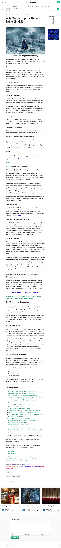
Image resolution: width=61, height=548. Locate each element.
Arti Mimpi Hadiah (6, 506)
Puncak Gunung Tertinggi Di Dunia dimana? (19, 406)
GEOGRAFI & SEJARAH (15, 5)
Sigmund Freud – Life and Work (23, 457)
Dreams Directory (21, 461)
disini (29, 166)
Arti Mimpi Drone (26, 506)
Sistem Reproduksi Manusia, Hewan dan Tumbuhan (21, 428)
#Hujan (13, 476)
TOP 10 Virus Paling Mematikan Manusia (19, 418)
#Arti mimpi (9, 476)
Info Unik (31, 466)
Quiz (7, 466)
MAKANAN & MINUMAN (47, 5)
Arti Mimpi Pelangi (14, 159)
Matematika (12, 466)
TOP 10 (42, 5)
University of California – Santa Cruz (25, 459)
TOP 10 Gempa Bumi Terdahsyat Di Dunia (19, 408)
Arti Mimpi (11, 14)
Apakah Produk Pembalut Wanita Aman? (18, 424)
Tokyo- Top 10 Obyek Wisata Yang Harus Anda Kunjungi (22, 395)
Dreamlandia (29, 461)
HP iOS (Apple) (12, 453)
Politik (23, 5)
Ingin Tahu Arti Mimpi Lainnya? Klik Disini (23, 292)
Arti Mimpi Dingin (16, 215)
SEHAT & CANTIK (37, 5)
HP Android (11, 451)
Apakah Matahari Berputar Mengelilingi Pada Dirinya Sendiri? (24, 410)
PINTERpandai (30, 2)
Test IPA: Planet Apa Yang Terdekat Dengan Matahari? (22, 412)
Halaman (56, 5)
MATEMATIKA (5, 5)
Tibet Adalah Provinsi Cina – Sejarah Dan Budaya (21, 404)
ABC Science (12, 459)
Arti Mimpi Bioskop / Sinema (50, 506)
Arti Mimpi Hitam (11, 481)
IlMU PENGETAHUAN (30, 5)
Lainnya (37, 466)
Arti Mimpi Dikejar (40, 481)
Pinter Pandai (17, 8)
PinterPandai (7, 509)
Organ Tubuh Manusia (14, 426)
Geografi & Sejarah (24, 466)
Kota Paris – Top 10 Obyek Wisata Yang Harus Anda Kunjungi (24, 391)
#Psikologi (18, 476)
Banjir (7, 162)
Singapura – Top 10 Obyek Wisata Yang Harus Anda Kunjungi (24, 393)
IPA (10, 5)
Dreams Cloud (12, 461)
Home (7, 14)
